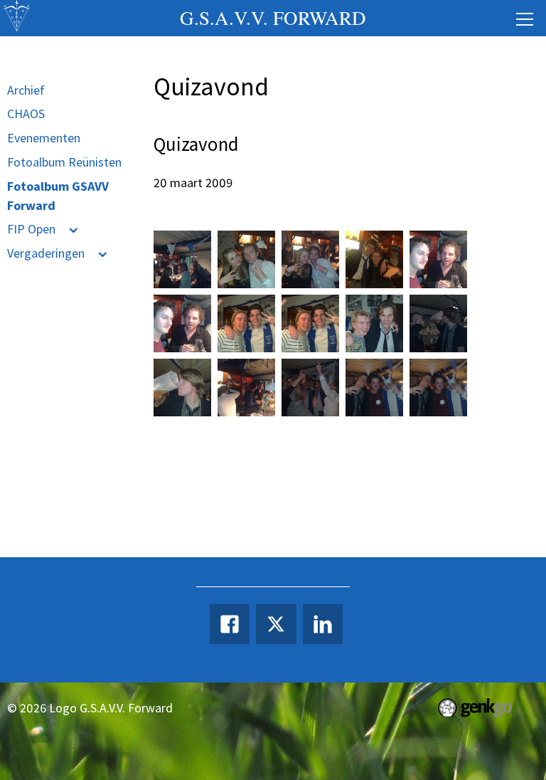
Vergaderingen (46, 253)
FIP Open (31, 229)
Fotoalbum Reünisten (64, 162)
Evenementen (43, 138)
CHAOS (26, 113)
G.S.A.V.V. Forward (273, 18)
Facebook (230, 624)
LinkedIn (323, 624)
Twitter (276, 624)
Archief (26, 90)
